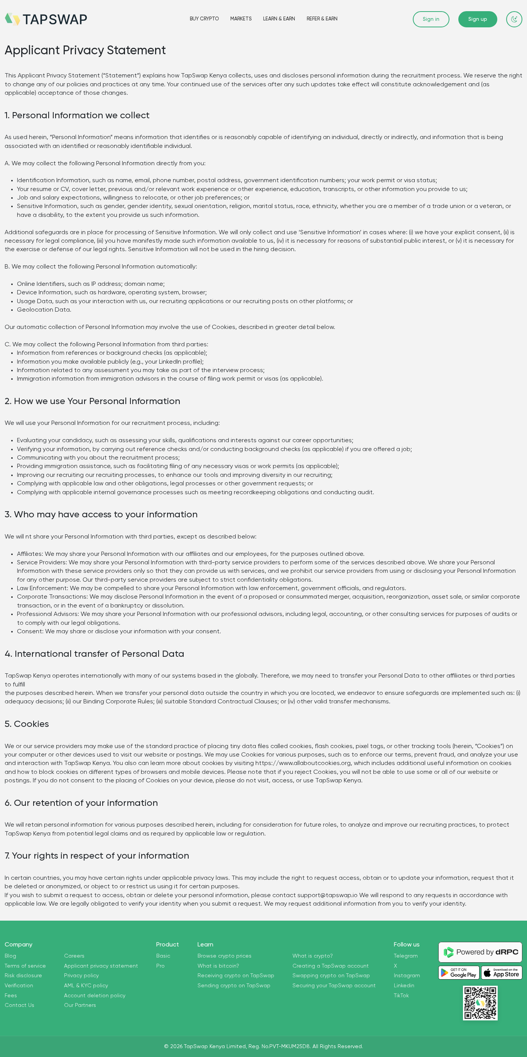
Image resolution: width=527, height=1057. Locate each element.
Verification (19, 985)
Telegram (406, 956)
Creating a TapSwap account (330, 966)
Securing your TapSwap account (334, 985)
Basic (163, 956)
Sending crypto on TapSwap (234, 985)
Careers (74, 956)
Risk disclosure (23, 975)
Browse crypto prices (225, 956)
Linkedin (404, 985)
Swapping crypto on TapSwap (331, 975)
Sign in (431, 19)
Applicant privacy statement (101, 966)
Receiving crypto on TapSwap (236, 975)
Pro (160, 966)
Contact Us (19, 1005)
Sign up (477, 19)
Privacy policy (81, 975)
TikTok (401, 995)
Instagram (407, 975)
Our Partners (80, 1005)
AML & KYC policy (86, 985)
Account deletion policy (94, 995)
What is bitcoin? (218, 966)
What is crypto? (312, 956)
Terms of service (25, 966)
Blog (10, 956)
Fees (11, 995)
